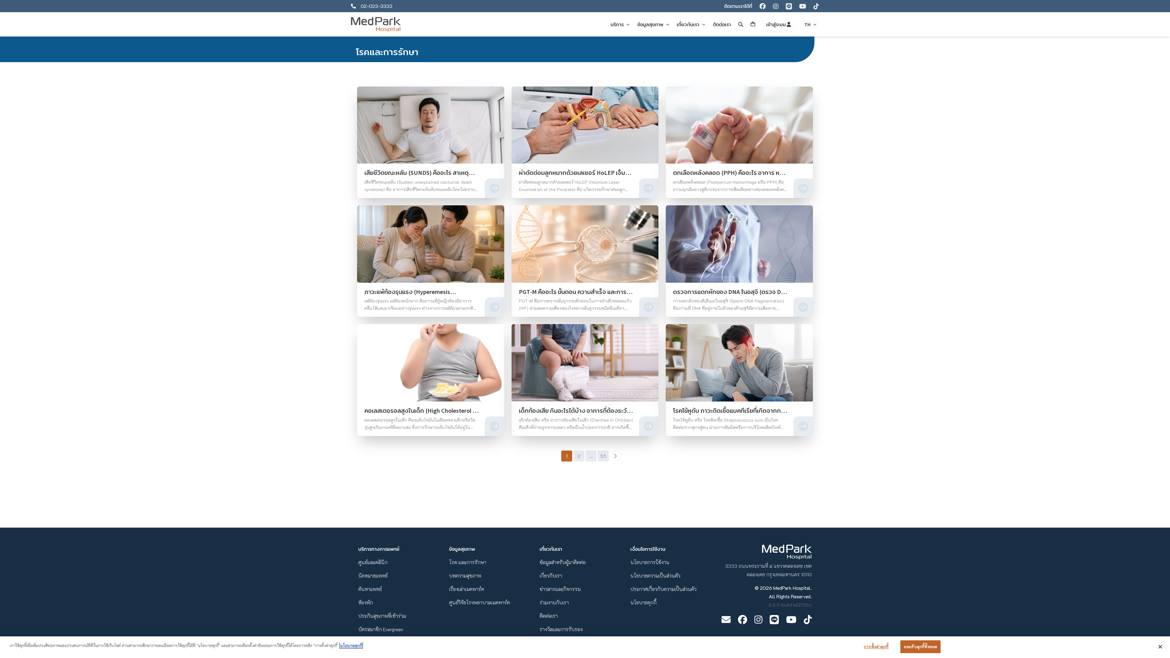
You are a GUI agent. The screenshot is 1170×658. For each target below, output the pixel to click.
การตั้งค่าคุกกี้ (876, 646)
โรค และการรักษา (467, 562)
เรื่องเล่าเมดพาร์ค (466, 589)
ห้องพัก (365, 602)
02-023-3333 (376, 6)
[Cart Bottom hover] (752, 24)
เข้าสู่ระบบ (776, 24)
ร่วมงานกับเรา (554, 602)
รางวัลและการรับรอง (561, 629)
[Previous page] (554, 456)
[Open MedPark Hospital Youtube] (791, 619)
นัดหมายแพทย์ (373, 575)
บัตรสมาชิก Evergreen (380, 629)
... (591, 456)
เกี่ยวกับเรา (551, 575)
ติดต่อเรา (549, 616)
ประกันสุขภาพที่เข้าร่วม (382, 616)
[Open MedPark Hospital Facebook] (742, 619)
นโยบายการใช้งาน (649, 562)
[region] (585, 647)
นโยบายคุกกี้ (643, 602)
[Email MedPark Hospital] (726, 619)
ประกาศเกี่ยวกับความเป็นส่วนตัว (663, 589)
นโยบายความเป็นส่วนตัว (655, 575)
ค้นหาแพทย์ (370, 589)
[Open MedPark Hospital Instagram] (758, 619)
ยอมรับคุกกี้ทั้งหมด (920, 646)
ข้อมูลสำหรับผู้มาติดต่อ (563, 562)
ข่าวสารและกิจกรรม (560, 589)
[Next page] (615, 456)
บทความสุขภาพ (465, 575)
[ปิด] (1160, 646)
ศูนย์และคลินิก (373, 562)
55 (603, 456)
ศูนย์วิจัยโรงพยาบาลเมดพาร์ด (479, 602)
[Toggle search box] (740, 24)
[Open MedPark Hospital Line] (774, 619)
